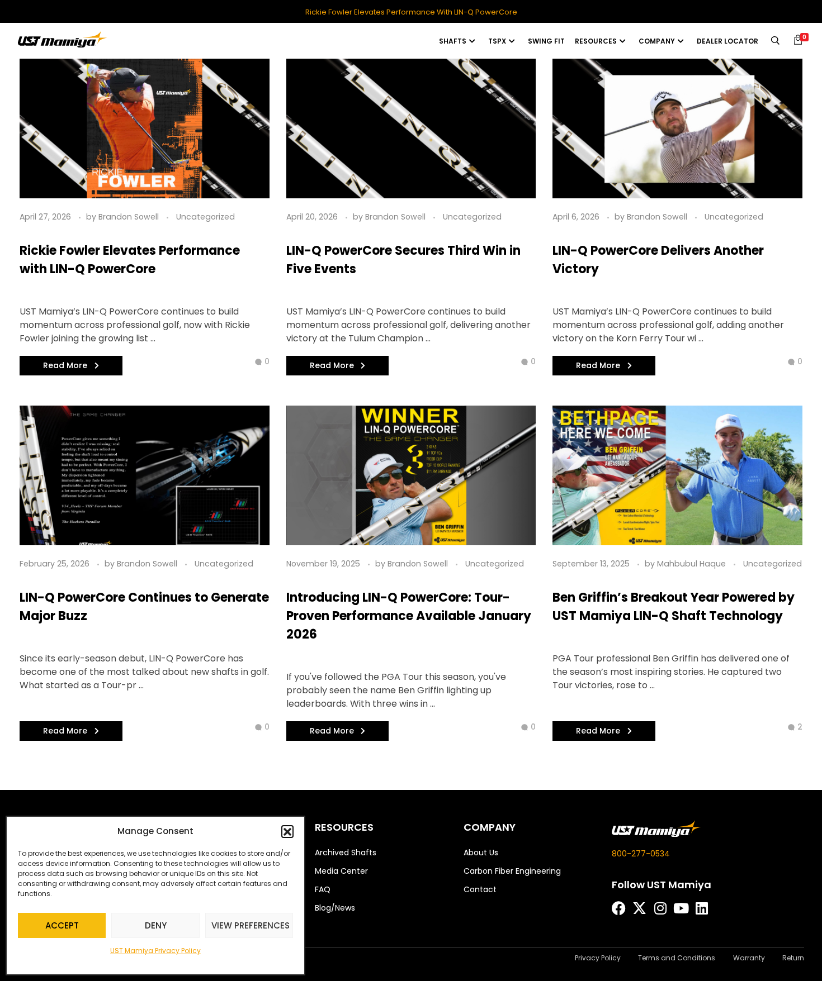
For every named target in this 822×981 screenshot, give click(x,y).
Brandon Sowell (129, 216)
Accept (62, 925)
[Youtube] (681, 908)
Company (657, 41)
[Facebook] (619, 908)
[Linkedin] (701, 908)
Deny (156, 925)
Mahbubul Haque (692, 563)
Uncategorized (205, 216)
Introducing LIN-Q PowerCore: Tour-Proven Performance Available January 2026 (408, 616)
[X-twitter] (639, 908)
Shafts (452, 41)
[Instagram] (660, 908)
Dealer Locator (727, 41)
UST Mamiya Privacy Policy (155, 950)
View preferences (250, 925)
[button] (287, 831)
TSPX (497, 41)
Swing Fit (546, 41)
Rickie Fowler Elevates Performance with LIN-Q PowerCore (411, 12)
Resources (596, 41)
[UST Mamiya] (62, 39)
